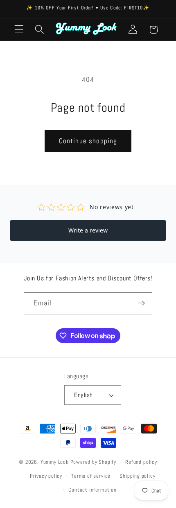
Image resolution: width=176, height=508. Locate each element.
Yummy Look (55, 462)
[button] (19, 29)
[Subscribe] (141, 303)
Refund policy (141, 462)
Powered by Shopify (93, 462)
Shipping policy (137, 476)
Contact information (92, 490)
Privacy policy (46, 476)
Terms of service (91, 476)
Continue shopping (88, 140)
